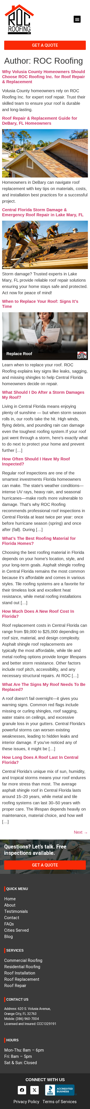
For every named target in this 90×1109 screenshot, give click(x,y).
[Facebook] (22, 1090)
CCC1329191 (46, 1024)
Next (81, 832)
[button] (77, 19)
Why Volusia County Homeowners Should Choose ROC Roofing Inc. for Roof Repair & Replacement (43, 76)
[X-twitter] (34, 1090)
